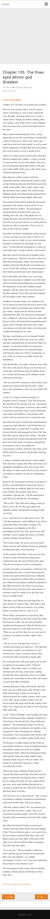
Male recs (27, 87)
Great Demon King (12, 99)
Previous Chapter (10, 884)
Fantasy (18, 87)
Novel (8, 87)
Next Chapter (24, 884)
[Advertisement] (25, 36)
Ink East (5, 4)
